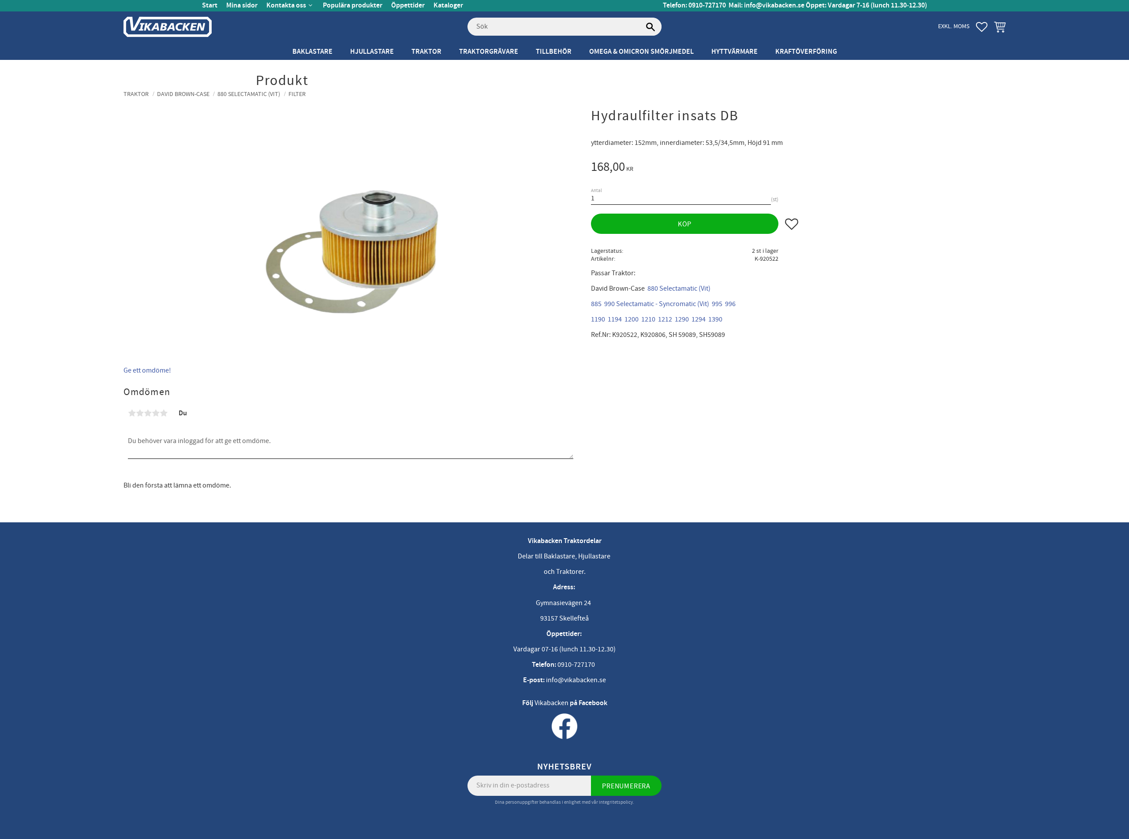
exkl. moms (953, 26)
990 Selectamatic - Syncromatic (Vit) (656, 303)
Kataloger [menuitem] (448, 5)
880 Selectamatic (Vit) (678, 288)
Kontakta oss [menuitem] (286, 5)
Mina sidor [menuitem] (242, 5)
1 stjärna (132, 413)
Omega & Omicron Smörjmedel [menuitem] (641, 51)
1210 (648, 319)
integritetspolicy (616, 802)
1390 (715, 319)
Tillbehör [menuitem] (554, 51)
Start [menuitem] (209, 5)
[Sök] (650, 27)
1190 (598, 319)
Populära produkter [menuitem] (352, 5)
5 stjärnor (164, 413)
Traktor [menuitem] (426, 51)
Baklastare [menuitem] (312, 51)
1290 (682, 319)
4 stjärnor (156, 413)
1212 (665, 319)
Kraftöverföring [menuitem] (806, 51)
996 (730, 303)
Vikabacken (551, 703)
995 (717, 303)
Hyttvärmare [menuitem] (734, 51)
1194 (615, 319)
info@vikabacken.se (774, 5)
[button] (981, 27)
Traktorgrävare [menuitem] (488, 51)
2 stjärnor (140, 413)
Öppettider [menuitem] (408, 5)
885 (596, 303)
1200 (631, 319)
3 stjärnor (148, 413)
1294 (699, 319)
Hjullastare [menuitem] (372, 51)
